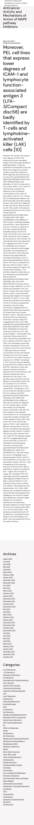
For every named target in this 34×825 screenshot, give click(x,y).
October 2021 (8, 657)
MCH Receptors (8, 736)
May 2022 (6, 638)
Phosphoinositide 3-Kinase (12, 765)
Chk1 (4, 694)
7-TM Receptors (9, 672)
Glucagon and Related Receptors (15, 715)
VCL (4, 265)
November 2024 (9, 601)
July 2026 (6, 562)
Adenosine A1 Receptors (11, 675)
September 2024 (9, 607)
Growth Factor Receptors (12, 720)
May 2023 (6, 609)
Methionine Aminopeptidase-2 (14, 741)
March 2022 (7, 644)
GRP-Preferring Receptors (12, 723)
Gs (4, 725)
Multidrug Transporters (11, 747)
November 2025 (9, 583)
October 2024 (8, 604)
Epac (5, 707)
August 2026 (7, 559)
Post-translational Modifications (14, 773)
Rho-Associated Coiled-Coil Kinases (15, 778)
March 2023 (7, 615)
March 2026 (7, 572)
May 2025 (6, 588)
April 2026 (6, 569)
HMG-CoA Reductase (10, 728)
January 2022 (8, 649)
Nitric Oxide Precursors (11, 752)
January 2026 (8, 577)
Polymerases (7, 770)
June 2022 (6, 636)
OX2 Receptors (8, 760)
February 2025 (8, 593)
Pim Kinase (7, 768)
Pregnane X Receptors (11, 776)
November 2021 (8, 654)
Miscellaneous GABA (10, 744)
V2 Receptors (8, 797)
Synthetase (7, 789)
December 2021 (9, 652)
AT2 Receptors (8, 678)
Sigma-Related (8, 781)
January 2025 (8, 596)
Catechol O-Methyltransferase (14, 691)
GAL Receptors (8, 712)
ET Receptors (8, 709)
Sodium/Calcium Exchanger (13, 784)
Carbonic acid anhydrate (11, 43)
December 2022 (9, 622)
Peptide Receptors (10, 762)
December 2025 (9, 580)
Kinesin (5, 731)
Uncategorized (8, 794)
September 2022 (9, 630)
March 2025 (7, 591)
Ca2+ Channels (8, 683)
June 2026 (7, 564)
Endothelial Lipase (9, 704)
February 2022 (8, 646)
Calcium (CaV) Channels (11, 686)
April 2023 (6, 612)
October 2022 (8, 628)
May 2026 (6, 567)
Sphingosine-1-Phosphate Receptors (16, 786)
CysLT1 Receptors (9, 696)
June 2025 (7, 585)
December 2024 (9, 599)
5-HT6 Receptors (9, 670)
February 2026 (8, 575)
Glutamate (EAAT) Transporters (14, 717)
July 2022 (6, 633)
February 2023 (8, 617)
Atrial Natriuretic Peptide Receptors (16, 680)
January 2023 (8, 620)
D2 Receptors (8, 699)
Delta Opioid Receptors (11, 701)
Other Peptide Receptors (12, 757)
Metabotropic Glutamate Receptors (16, 739)
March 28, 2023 (8, 41)
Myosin (5, 749)
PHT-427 (8, 350)
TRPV (5, 792)
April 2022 (6, 641)
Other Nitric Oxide (9, 754)
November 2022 (9, 625)
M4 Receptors (8, 733)
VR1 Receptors (8, 805)
